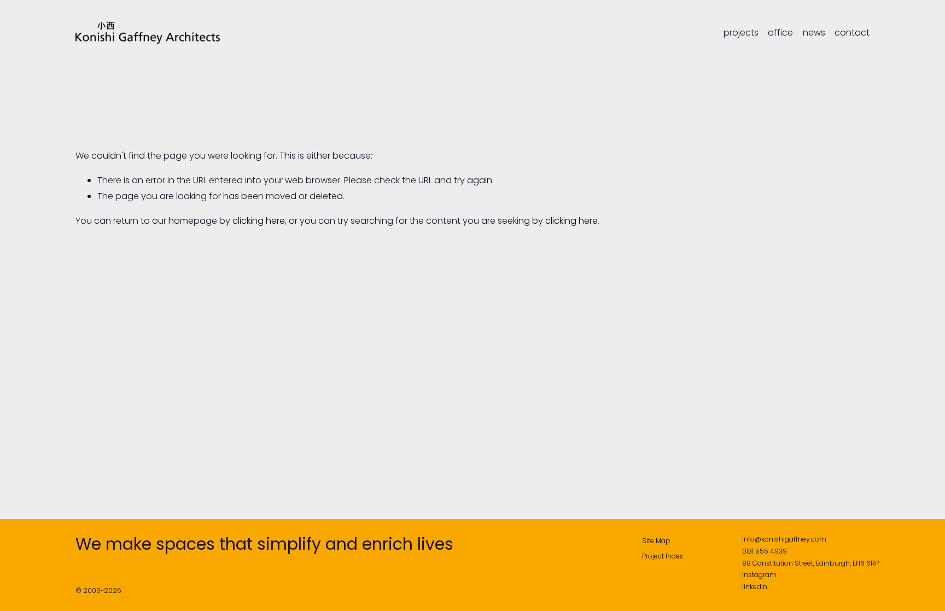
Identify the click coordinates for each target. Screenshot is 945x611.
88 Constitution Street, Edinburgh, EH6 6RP (810, 563)
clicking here (258, 220)
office (780, 33)
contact (852, 33)
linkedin (754, 586)
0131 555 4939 (764, 551)
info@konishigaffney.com (784, 539)
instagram (759, 574)
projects (741, 33)
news (814, 33)
